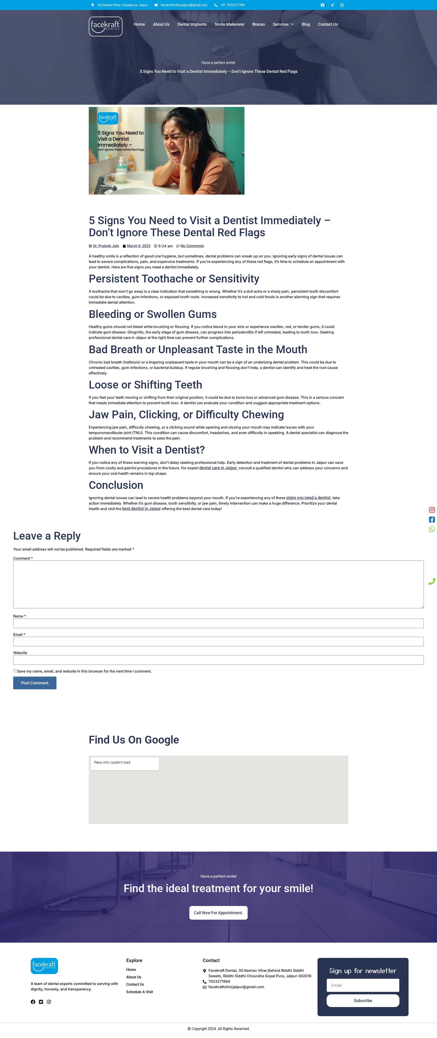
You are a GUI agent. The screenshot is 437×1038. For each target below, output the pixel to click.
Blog (306, 24)
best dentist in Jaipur (141, 508)
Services (281, 24)
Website (20, 653)
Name (19, 616)
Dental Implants (192, 24)
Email (19, 634)
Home (139, 24)
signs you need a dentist (308, 497)
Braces (258, 24)
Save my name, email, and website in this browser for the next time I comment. (84, 671)
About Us (161, 24)
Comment (23, 558)
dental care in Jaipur (218, 467)
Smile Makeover (229, 24)
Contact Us (328, 24)
